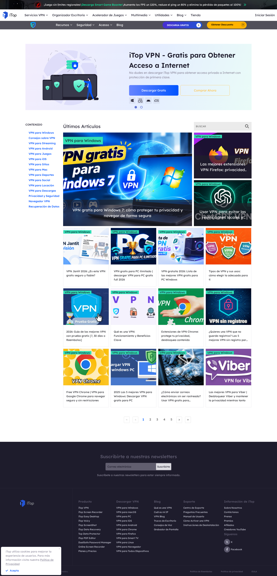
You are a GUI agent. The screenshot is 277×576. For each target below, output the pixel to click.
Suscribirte (163, 466)
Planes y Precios (87, 551)
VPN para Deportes (41, 175)
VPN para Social (39, 180)
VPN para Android (41, 148)
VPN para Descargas (42, 190)
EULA (254, 571)
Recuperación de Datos (44, 206)
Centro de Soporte (193, 507)
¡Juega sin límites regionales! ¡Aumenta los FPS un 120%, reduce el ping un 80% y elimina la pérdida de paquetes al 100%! (142, 4)
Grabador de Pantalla (166, 529)
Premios (228, 520)
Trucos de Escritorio (165, 520)
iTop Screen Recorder (90, 512)
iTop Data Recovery (89, 529)
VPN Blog (159, 516)
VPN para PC (123, 516)
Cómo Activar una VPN (196, 520)
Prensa (228, 516)
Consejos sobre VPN (42, 138)
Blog (119, 25)
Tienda (195, 15)
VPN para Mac (38, 169)
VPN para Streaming (42, 143)
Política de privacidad (232, 571)
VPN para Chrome (126, 529)
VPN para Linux (125, 542)
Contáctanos (231, 512)
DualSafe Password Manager (94, 542)
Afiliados (229, 525)
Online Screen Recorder (91, 546)
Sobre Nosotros (233, 507)
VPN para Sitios (39, 164)
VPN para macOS (126, 512)
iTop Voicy (84, 520)
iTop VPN (83, 507)
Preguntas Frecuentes (195, 512)
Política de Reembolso (201, 571)
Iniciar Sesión (265, 15)
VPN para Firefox (126, 533)
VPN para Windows (41, 132)
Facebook (236, 549)
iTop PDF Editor (87, 538)
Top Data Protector (89, 533)
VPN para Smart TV (127, 538)
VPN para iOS (38, 159)
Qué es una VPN (163, 507)
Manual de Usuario (193, 516)
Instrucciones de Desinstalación (201, 525)
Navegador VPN (39, 201)
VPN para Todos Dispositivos (132, 551)
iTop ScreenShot (87, 525)
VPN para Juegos (40, 153)
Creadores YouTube (235, 529)
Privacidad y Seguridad (44, 196)
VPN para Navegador (128, 546)
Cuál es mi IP (161, 512)
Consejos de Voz (163, 525)
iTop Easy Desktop (88, 516)
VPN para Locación (41, 185)
